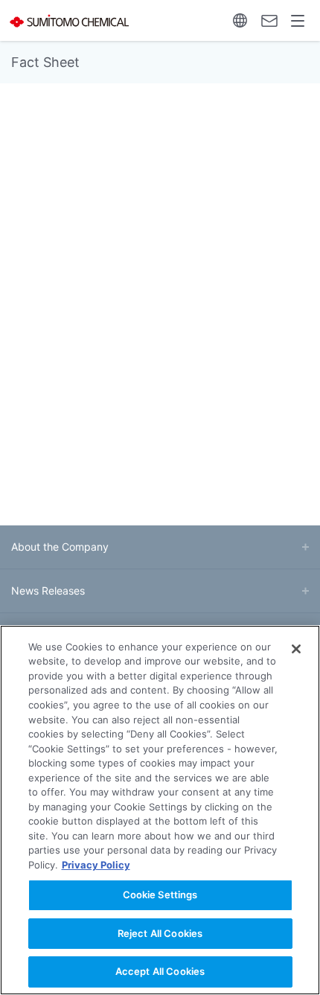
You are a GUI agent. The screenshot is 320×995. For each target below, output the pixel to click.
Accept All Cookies (160, 971)
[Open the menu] (298, 20)
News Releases (48, 590)
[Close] (296, 649)
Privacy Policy (96, 865)
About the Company (60, 546)
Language (240, 20)
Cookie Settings (160, 894)
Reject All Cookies (160, 933)
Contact (269, 20)
